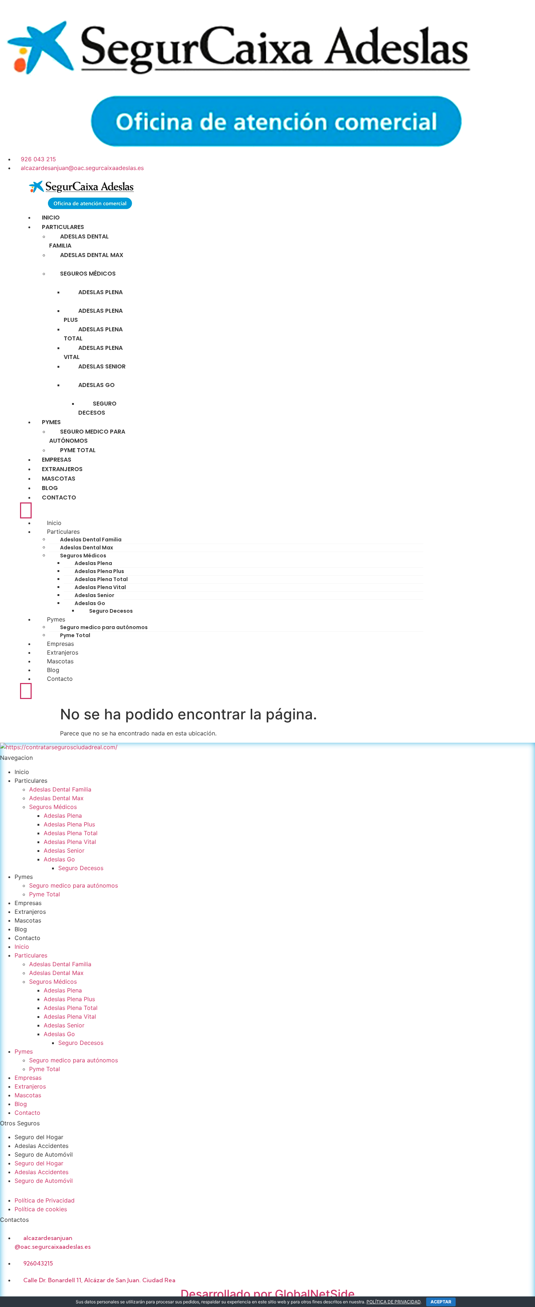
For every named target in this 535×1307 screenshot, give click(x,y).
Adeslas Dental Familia (79, 241)
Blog (53, 670)
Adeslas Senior (102, 366)
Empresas (60, 643)
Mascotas (60, 661)
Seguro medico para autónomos (87, 436)
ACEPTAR (441, 1301)
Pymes (56, 619)
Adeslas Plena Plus (93, 315)
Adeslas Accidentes (41, 1145)
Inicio (54, 522)
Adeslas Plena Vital (93, 352)
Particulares (63, 531)
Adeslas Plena (100, 292)
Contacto (59, 497)
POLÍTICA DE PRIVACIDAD (393, 1301)
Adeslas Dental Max (91, 255)
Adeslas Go (96, 385)
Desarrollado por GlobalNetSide (268, 1294)
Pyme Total (75, 635)
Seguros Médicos (88, 273)
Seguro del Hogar (40, 1137)
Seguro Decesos (97, 408)
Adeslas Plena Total (93, 334)
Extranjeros (62, 652)
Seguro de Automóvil (44, 1154)
